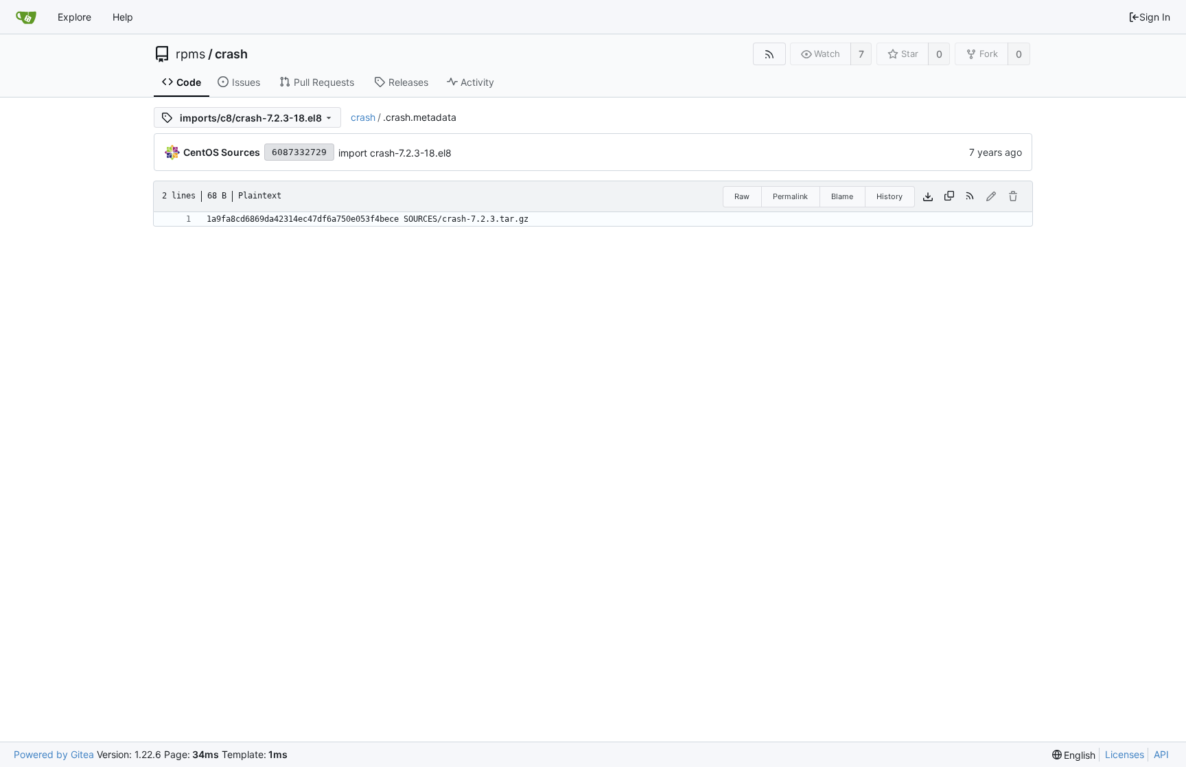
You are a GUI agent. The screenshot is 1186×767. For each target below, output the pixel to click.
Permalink (790, 196)
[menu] (1074, 755)
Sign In (1154, 17)
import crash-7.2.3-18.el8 (395, 153)
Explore (74, 17)
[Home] (26, 17)
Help (123, 17)
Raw (741, 196)
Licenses (1124, 754)
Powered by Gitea (54, 754)
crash (231, 54)
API (1161, 754)
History (889, 196)
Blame (842, 196)
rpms (190, 54)
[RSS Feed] (769, 54)
